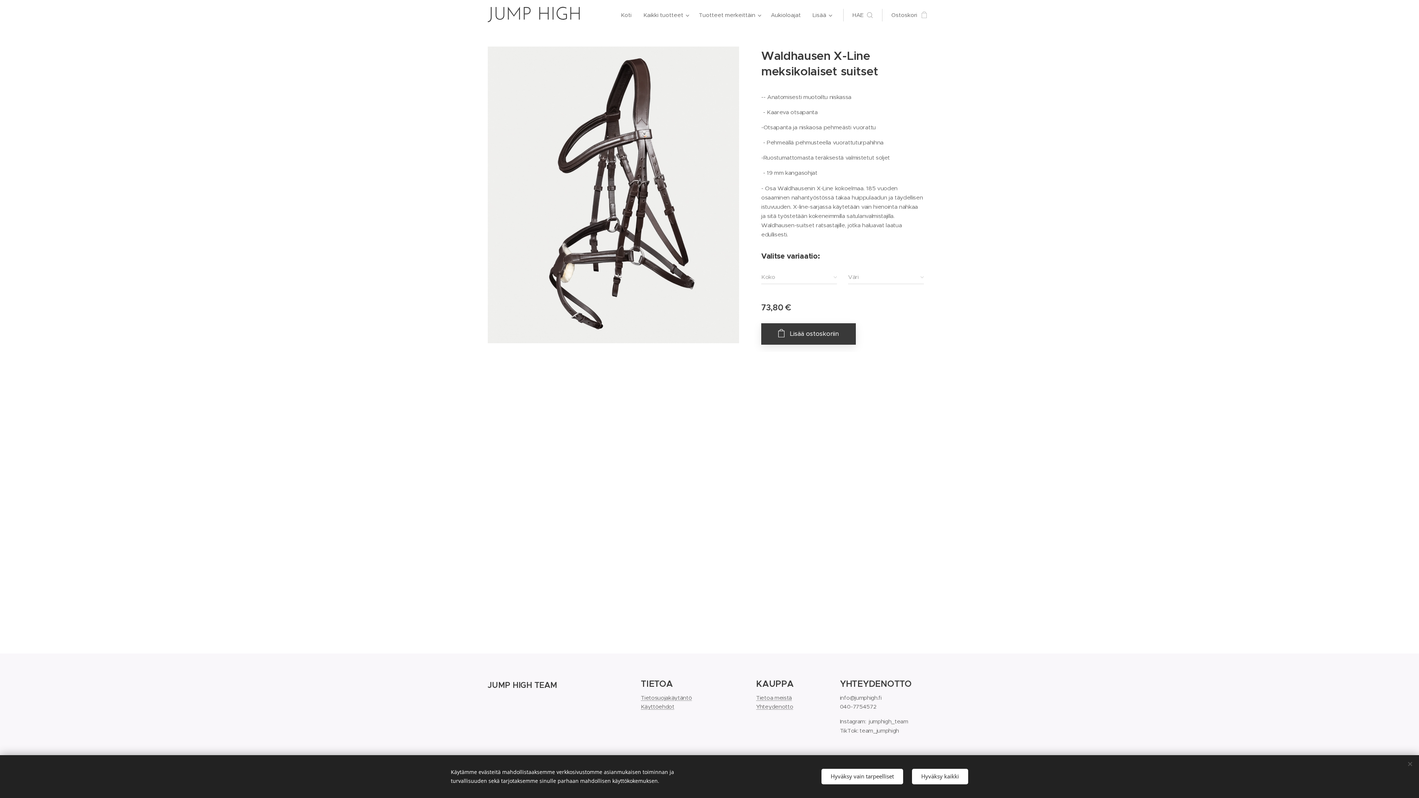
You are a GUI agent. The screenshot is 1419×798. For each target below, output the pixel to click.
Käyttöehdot (657, 706)
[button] (862, 15)
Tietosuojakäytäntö (666, 697)
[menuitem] (628, 15)
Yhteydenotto (774, 706)
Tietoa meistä (774, 697)
